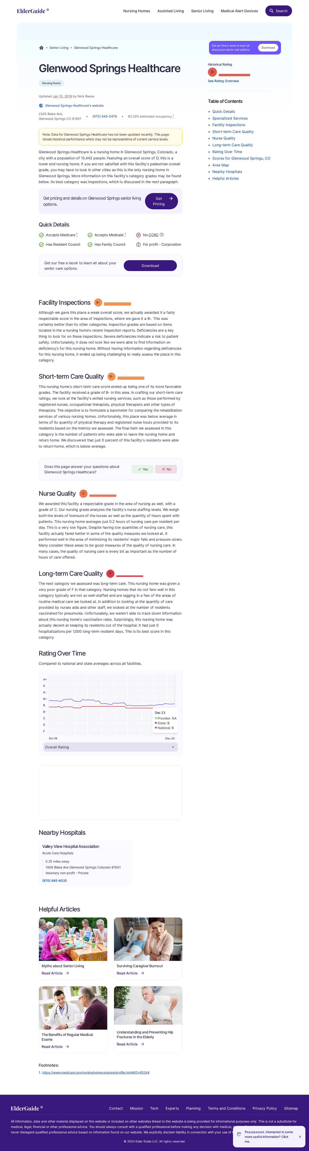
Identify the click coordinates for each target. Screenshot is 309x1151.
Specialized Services (230, 118)
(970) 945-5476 (105, 116)
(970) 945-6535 (54, 880)
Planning (193, 1108)
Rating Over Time (227, 151)
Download (268, 47)
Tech (154, 1108)
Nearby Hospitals (227, 171)
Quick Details (223, 111)
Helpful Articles (225, 178)
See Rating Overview (223, 81)
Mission (136, 1108)
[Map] (110, 792)
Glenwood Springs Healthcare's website (74, 105)
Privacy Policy (265, 1108)
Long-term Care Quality (232, 145)
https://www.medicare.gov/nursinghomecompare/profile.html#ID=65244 (96, 1072)
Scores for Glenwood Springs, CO (241, 158)
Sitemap (291, 1108)
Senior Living (202, 11)
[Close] (300, 1137)
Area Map (220, 165)
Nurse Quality (223, 138)
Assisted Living (170, 11)
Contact (116, 1108)
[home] (33, 11)
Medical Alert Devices (239, 11)
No (169, 469)
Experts (172, 1108)
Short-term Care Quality (233, 131)
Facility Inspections (228, 125)
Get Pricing (159, 201)
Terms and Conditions (226, 1108)
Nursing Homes (136, 11)
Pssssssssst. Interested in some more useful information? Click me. (269, 1136)
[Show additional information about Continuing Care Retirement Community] (161, 235)
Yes (145, 469)
